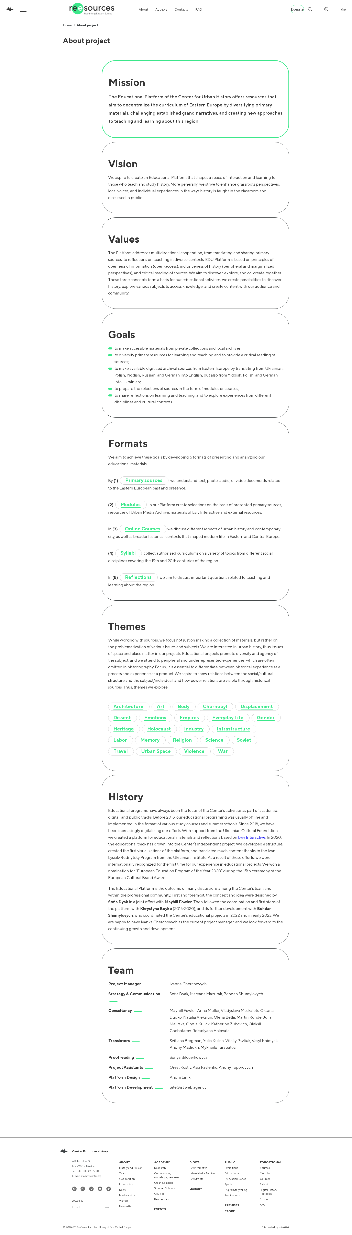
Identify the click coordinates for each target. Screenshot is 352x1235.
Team (122, 1173)
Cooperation (127, 1178)
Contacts (181, 9)
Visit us (123, 1200)
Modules (131, 504)
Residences (161, 1199)
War (223, 751)
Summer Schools (164, 1188)
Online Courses (142, 528)
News (122, 1189)
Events (160, 1209)
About (143, 9)
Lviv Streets (196, 1178)
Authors (161, 9)
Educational (232, 1173)
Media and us (127, 1195)
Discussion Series (235, 1178)
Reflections (138, 577)
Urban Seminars (163, 1182)
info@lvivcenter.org (90, 1176)
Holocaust (159, 728)
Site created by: (275, 1227)
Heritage (123, 728)
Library (195, 1188)
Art (160, 706)
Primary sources (143, 480)
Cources (265, 1178)
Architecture (128, 706)
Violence (194, 751)
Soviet (244, 740)
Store (230, 1211)
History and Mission (131, 1167)
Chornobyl (215, 706)
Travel (120, 751)
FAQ (198, 9)
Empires (189, 717)
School (264, 1199)
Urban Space (156, 751)
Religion (182, 740)
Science (214, 740)
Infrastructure (233, 728)
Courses (159, 1193)
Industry (194, 728)
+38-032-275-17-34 (88, 1171)
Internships (126, 1184)
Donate (297, 9)
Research (160, 1167)
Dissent (122, 717)
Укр (343, 9)
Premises (232, 1205)
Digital (195, 1162)
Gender (266, 717)
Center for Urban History (90, 1151)
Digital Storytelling (236, 1189)
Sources (265, 1167)
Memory (150, 740)
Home (67, 25)
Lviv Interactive (206, 512)
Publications (232, 1195)
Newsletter (125, 1206)
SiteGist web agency (188, 1087)
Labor (120, 740)
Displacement (257, 706)
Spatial (229, 1184)
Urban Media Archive (150, 512)
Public (230, 1162)
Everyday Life (227, 717)
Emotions (155, 717)
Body (183, 706)
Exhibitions (231, 1167)
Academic (162, 1162)
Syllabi (128, 553)
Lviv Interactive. (252, 837)
